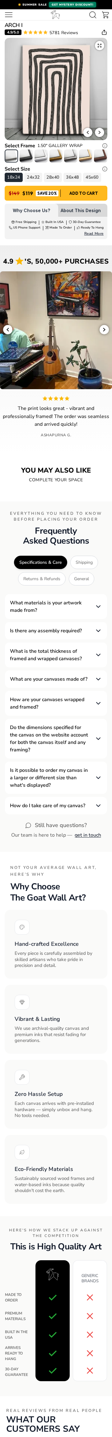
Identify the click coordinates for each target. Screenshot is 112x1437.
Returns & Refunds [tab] (41, 579)
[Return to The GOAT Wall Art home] (55, 14)
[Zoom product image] (99, 45)
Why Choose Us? (31, 210)
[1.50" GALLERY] (11, 155)
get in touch (88, 835)
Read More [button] (94, 233)
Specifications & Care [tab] (40, 562)
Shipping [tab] (84, 562)
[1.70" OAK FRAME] (85, 155)
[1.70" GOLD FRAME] (56, 155)
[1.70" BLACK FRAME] (26, 155)
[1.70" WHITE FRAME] (41, 155)
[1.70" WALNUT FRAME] (100, 155)
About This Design (81, 210)
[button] (56, 4)
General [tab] (81, 579)
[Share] (104, 32)
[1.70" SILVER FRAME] (70, 155)
